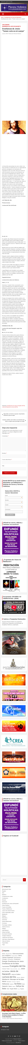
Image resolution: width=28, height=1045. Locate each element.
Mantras (22, 977)
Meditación (4, 914)
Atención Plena (9, 953)
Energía (4, 961)
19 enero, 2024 (5, 1018)
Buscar (24, 879)
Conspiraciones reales (7, 896)
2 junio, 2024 (5, 33)
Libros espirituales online (8, 912)
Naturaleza (4, 918)
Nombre (4, 453)
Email (13, 495)
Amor (3, 953)
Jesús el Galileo (16, 974)
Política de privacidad (7, 1040)
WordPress (18, 1042)
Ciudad (13, 504)
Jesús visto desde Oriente (8, 910)
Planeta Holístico (17, 1039)
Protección (18, 981)
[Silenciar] (21, 612)
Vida (8, 988)
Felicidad (4, 968)
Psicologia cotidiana (7, 925)
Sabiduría (12, 984)
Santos (13, 986)
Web (3, 465)
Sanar (10, 986)
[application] (14, 607)
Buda (3, 955)
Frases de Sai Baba (6, 907)
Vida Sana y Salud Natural (8, 939)
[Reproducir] (4, 612)
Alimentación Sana (6, 889)
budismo (8, 955)
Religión (4, 928)
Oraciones (4, 919)
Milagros (4, 916)
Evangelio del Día (21, 405)
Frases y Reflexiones (7, 909)
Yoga (3, 944)
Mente (4, 981)
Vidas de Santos (6, 941)
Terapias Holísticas (6, 935)
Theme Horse (21, 1040)
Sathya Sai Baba (6, 932)
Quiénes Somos (6, 926)
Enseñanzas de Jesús (12, 405)
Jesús (19, 968)
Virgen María (5, 943)
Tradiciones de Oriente (7, 937)
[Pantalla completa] (24, 612)
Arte (3, 892)
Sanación (5, 986)
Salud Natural (5, 930)
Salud (23, 984)
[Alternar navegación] (3, 14)
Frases (8, 968)
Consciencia (17, 957)
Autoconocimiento (18, 953)
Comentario (5, 436)
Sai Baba (17, 984)
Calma (20, 955)
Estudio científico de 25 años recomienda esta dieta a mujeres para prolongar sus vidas (13, 420)
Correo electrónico (7, 459)
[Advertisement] (14, 49)
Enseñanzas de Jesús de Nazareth (11, 26)
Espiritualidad (5, 966)
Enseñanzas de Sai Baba (10, 963)
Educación (4, 901)
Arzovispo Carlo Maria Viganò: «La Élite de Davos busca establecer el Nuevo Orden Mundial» (14, 1015)
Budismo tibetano (14, 955)
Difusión (4, 900)
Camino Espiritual (7, 957)
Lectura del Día (14, 407)
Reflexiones (5, 984)
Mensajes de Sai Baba (17, 979)
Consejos (4, 959)
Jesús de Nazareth (6, 407)
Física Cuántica (5, 905)
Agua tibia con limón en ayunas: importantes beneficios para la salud (14, 414)
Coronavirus (10, 959)
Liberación (18, 977)
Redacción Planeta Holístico (15, 33)
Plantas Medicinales (6, 921)
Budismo (4, 894)
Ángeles (4, 891)
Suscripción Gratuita (7, 934)
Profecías (4, 923)
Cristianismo (5, 24)
